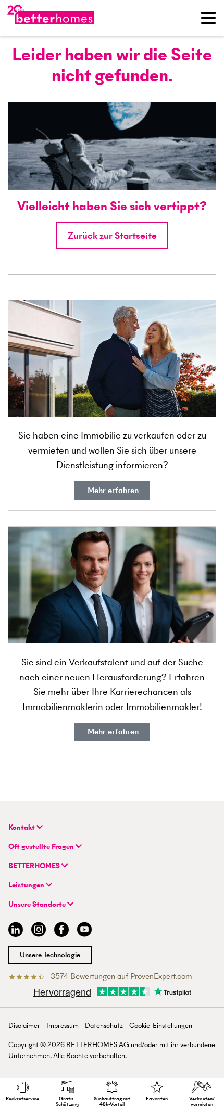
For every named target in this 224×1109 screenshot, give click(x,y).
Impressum (62, 1025)
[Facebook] (61, 930)
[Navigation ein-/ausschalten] (208, 17)
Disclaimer (24, 1025)
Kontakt (22, 827)
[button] (112, 236)
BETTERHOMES (34, 866)
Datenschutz (104, 1025)
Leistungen (27, 885)
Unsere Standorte (37, 904)
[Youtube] (84, 930)
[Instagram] (38, 930)
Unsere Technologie (50, 955)
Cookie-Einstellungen (160, 1025)
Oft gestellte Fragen (42, 847)
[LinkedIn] (13, 930)
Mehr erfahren (112, 490)
